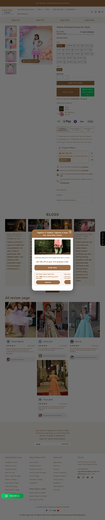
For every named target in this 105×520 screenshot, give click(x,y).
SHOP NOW (52, 268)
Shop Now (48, 282)
